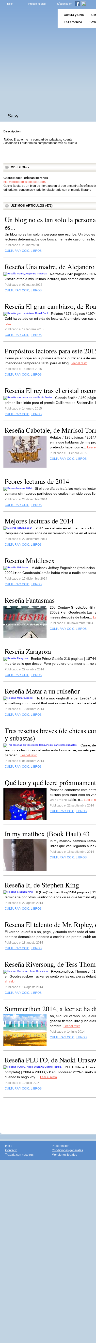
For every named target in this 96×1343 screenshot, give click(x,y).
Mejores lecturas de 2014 (39, 520)
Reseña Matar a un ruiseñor (42, 690)
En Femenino (73, 22)
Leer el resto (79, 363)
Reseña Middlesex (30, 560)
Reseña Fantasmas (30, 600)
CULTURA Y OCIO (17, 251)
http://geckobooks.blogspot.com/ (24, 182)
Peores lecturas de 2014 (37, 481)
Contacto (11, 1150)
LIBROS (36, 251)
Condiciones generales (67, 1150)
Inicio (9, 3)
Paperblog (27, 18)
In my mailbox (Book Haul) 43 (47, 833)
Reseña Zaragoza (28, 651)
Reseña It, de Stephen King (42, 884)
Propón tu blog (37, 3)
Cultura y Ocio (74, 15)
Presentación (60, 1146)
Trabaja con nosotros (19, 1154)
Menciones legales (64, 1154)
